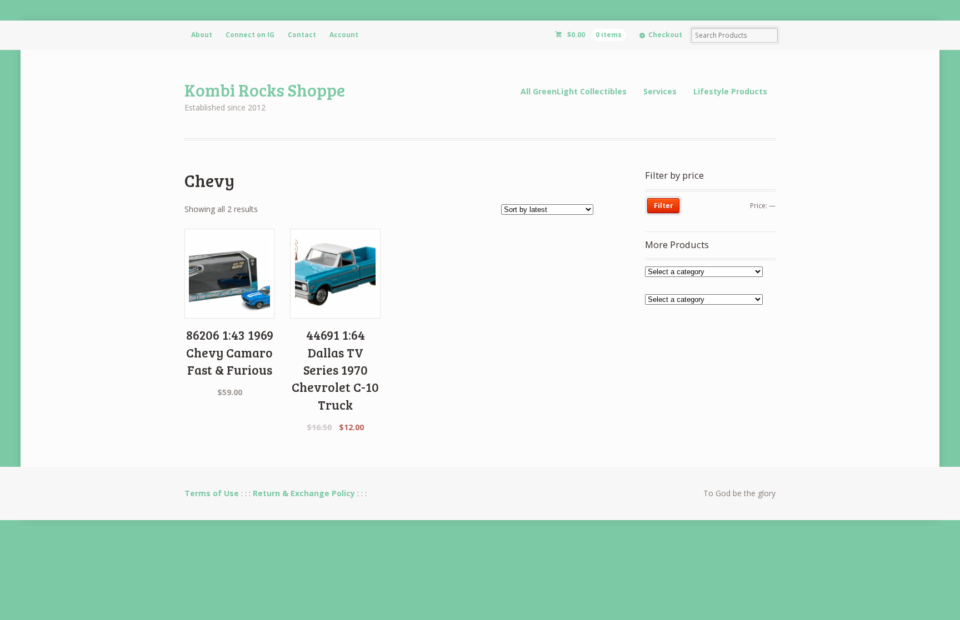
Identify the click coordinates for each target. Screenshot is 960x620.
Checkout (665, 34)
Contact (302, 34)
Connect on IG (250, 34)
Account (343, 34)
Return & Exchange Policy (304, 493)
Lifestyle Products (730, 91)
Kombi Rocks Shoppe (264, 90)
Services (660, 91)
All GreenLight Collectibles (574, 91)
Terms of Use (211, 493)
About (201, 34)
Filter (663, 205)
